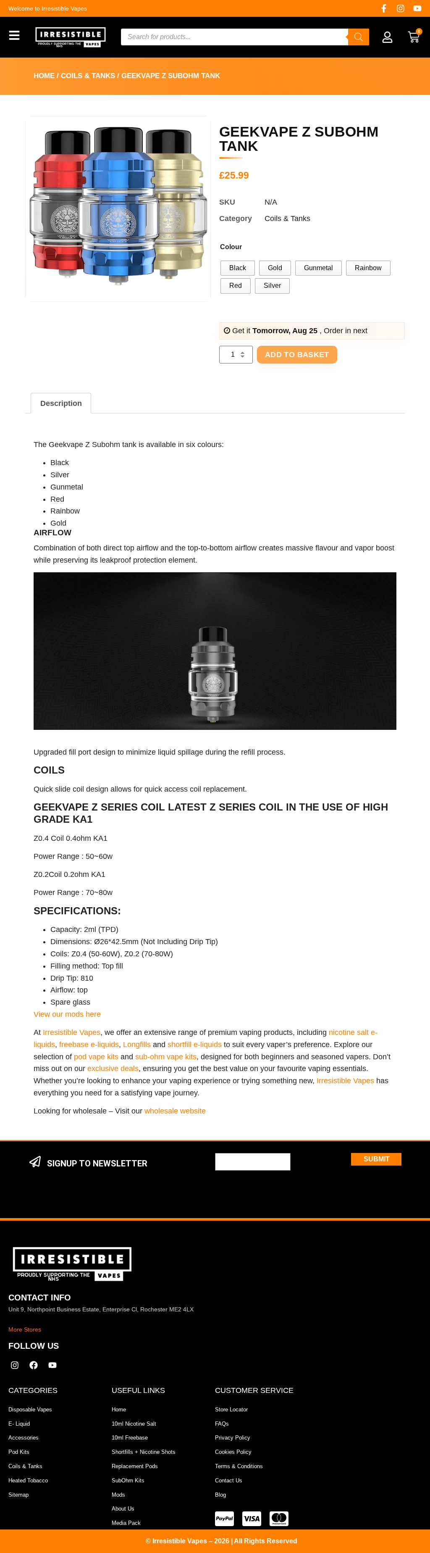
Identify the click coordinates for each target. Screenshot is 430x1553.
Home (44, 76)
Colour (231, 246)
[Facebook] (33, 1365)
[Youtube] (417, 8)
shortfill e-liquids (195, 1044)
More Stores (24, 1329)
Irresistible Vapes (71, 1032)
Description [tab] (61, 403)
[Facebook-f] (384, 8)
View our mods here (67, 1014)
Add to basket (297, 354)
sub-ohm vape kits (166, 1057)
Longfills (137, 1044)
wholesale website (175, 1111)
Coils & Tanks (88, 76)
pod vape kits (96, 1057)
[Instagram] (400, 8)
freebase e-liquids (89, 1044)
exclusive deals (113, 1068)
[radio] (237, 268)
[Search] (358, 37)
